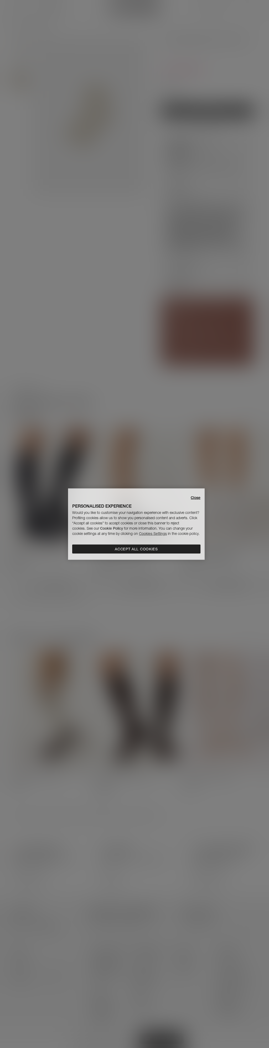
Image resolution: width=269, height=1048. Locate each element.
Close (195, 497)
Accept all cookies (136, 549)
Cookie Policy (111, 528)
